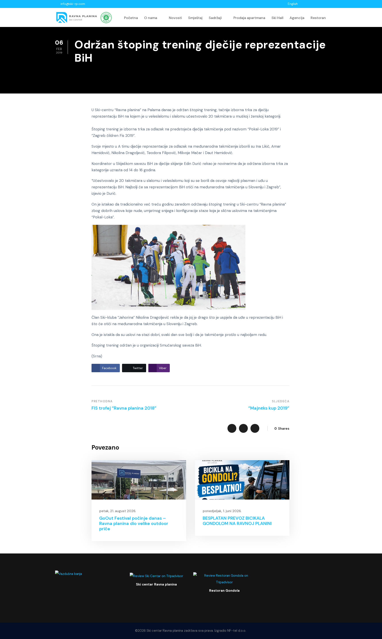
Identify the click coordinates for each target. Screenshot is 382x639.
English (293, 4)
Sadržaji (215, 17)
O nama (150, 17)
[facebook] (313, 4)
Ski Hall (277, 17)
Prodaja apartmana (249, 17)
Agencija (297, 17)
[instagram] (324, 4)
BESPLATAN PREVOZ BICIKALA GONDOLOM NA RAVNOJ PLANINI (237, 520)
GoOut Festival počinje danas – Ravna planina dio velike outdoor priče (133, 523)
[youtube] (319, 4)
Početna (131, 17)
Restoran (318, 17)
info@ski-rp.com (73, 4)
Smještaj (195, 17)
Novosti (175, 17)
